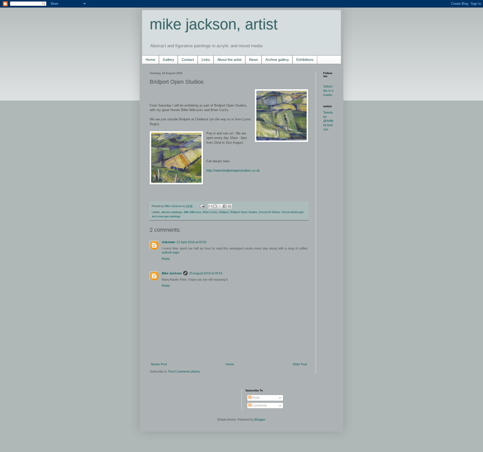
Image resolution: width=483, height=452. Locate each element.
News (253, 60)
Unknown (168, 242)
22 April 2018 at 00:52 (192, 242)
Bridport (224, 212)
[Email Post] (202, 206)
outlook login (170, 252)
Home (150, 60)
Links (206, 60)
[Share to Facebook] (224, 206)
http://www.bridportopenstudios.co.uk (233, 170)
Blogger (260, 419)
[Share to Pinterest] (229, 206)
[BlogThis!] (215, 206)
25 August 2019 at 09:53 (205, 273)
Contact (188, 60)
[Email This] (210, 206)
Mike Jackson (174, 206)
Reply (166, 259)
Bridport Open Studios (243, 212)
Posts (255, 397)
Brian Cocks (210, 212)
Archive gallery (277, 60)
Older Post (300, 364)
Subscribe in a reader (328, 91)
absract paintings (171, 212)
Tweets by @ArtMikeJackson (328, 121)
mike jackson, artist (214, 24)
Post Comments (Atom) (184, 371)
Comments (259, 405)
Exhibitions (304, 60)
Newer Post (159, 364)
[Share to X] (219, 206)
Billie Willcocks (192, 212)
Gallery (168, 60)
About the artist (229, 60)
